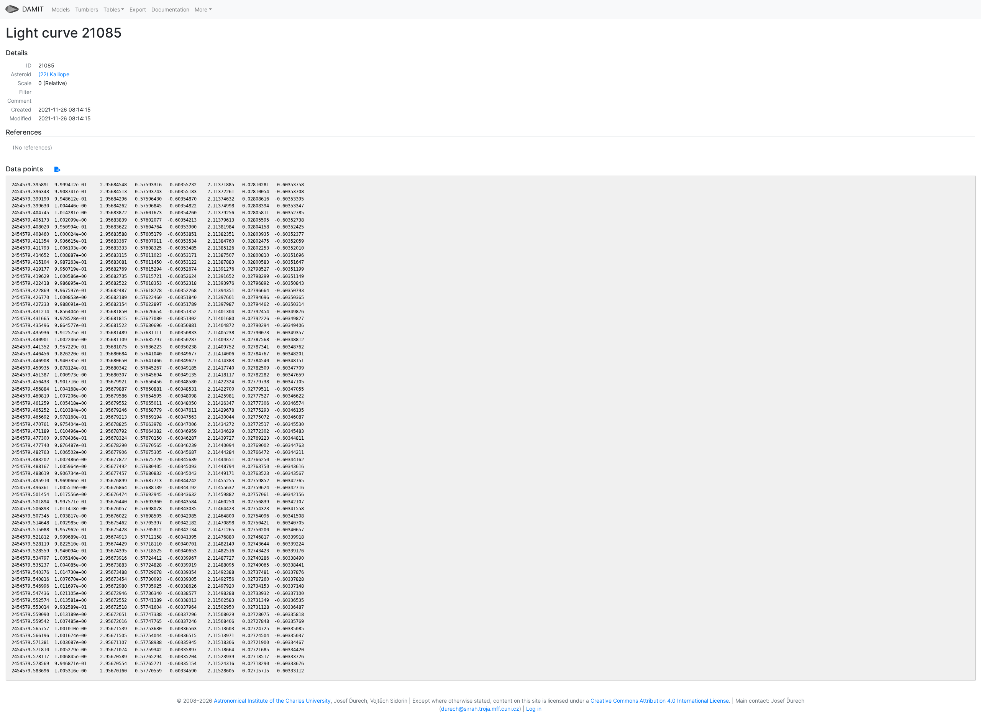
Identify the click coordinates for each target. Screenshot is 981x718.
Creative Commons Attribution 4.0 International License (660, 700)
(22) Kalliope (53, 74)
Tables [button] (111, 9)
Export (138, 9)
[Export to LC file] (57, 169)
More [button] (201, 9)
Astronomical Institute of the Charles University (272, 700)
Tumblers (86, 9)
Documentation (170, 9)
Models (61, 9)
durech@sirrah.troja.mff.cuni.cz (480, 708)
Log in (533, 708)
